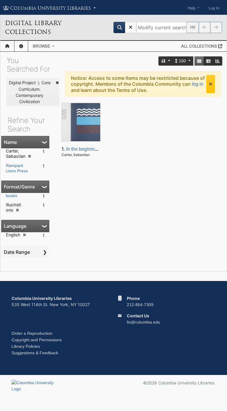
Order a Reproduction (32, 333)
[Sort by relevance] (165, 61)
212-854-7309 (140, 304)
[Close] (210, 84)
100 (182, 61)
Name (10, 142)
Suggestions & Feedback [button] (35, 352)
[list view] (208, 61)
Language (15, 226)
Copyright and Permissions (37, 339)
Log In (214, 8)
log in (197, 84)
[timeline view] (217, 61)
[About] (21, 46)
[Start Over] (130, 27)
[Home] (7, 46)
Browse (42, 46)
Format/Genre (19, 187)
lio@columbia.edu (143, 322)
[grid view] (199, 61)
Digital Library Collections (33, 27)
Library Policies (26, 346)
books (11, 195)
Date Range (17, 252)
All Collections (199, 46)
